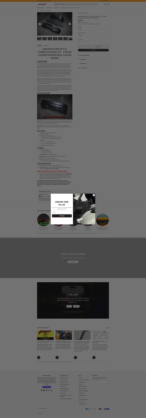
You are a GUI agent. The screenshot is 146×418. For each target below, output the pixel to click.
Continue (61, 216)
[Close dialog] (94, 195)
